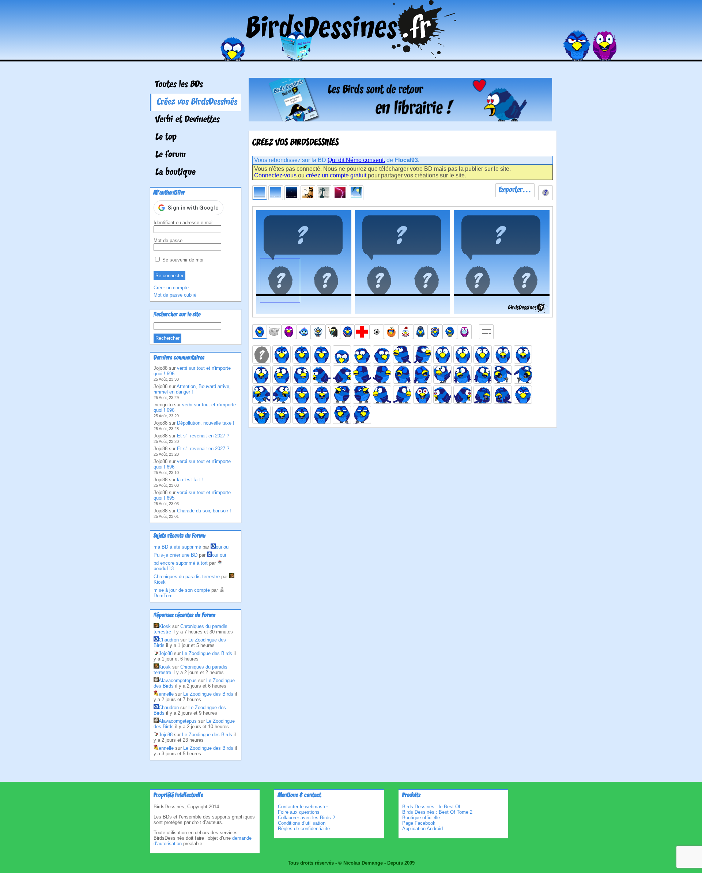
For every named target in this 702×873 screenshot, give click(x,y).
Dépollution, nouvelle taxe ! (205, 423)
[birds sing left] (402, 374)
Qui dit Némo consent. (356, 160)
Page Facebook (418, 823)
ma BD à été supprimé (177, 547)
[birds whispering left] (342, 415)
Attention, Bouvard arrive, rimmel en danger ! (192, 389)
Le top (166, 137)
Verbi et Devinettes (187, 119)
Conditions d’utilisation (301, 823)
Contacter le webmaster (303, 806)
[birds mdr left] (482, 394)
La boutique (175, 172)
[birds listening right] (402, 394)
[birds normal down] (342, 354)
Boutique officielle (421, 817)
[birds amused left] (281, 374)
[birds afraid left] (462, 354)
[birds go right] (523, 374)
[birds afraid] (442, 354)
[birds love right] (462, 394)
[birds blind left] (362, 374)
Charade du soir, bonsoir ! (204, 510)
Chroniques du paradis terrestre (187, 576)
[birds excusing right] (482, 374)
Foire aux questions (299, 812)
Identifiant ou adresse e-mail (184, 222)
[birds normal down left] (362, 354)
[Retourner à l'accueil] (351, 56)
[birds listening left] (382, 394)
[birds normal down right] (382, 354)
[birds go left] (503, 374)
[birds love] (422, 394)
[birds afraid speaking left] (523, 354)
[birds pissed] (523, 394)
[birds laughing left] (342, 394)
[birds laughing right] (362, 394)
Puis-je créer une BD (175, 555)
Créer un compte (171, 287)
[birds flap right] (281, 394)
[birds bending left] (322, 374)
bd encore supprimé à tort (181, 563)
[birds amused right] (301, 374)
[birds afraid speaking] (503, 354)
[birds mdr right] (503, 394)
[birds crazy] (442, 374)
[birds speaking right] (322, 415)
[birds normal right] (322, 354)
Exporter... (515, 190)
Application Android (422, 828)
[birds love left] (442, 394)
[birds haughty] (301, 394)
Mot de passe (168, 240)
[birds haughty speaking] (322, 394)
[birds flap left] (261, 394)
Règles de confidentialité (304, 828)
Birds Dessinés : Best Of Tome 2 (437, 812)
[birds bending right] (342, 374)
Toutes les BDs (179, 84)
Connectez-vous (275, 175)
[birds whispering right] (362, 415)
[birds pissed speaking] (261, 415)
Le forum (170, 155)
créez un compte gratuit (336, 175)
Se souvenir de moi (182, 260)
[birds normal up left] (402, 354)
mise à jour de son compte (182, 590)
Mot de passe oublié (175, 295)
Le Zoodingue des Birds (207, 653)
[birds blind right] (382, 374)
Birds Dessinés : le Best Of (431, 806)
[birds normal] (281, 354)
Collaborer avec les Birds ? (306, 817)
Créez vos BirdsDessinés (197, 102)
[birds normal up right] (422, 354)
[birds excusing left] (462, 374)
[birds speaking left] (301, 415)
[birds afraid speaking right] (261, 374)
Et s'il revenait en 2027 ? (203, 436)
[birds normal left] (301, 354)
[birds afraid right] (482, 354)
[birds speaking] (281, 415)
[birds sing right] (422, 374)
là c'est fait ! (190, 479)
